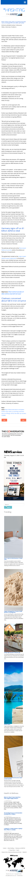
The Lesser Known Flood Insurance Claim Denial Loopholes (13, 778)
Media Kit (24, 852)
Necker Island (7, 724)
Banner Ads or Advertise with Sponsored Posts (11, 852)
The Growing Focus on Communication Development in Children (13, 813)
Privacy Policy (12, 850)
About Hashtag (11, 848)
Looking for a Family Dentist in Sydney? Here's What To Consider (13, 829)
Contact (4, 848)
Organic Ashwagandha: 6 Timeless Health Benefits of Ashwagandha (13, 612)
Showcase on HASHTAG (20, 848)
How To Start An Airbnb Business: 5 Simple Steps (13, 559)
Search (17, 850)
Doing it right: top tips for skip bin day (12, 652)
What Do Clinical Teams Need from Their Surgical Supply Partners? (12, 797)
